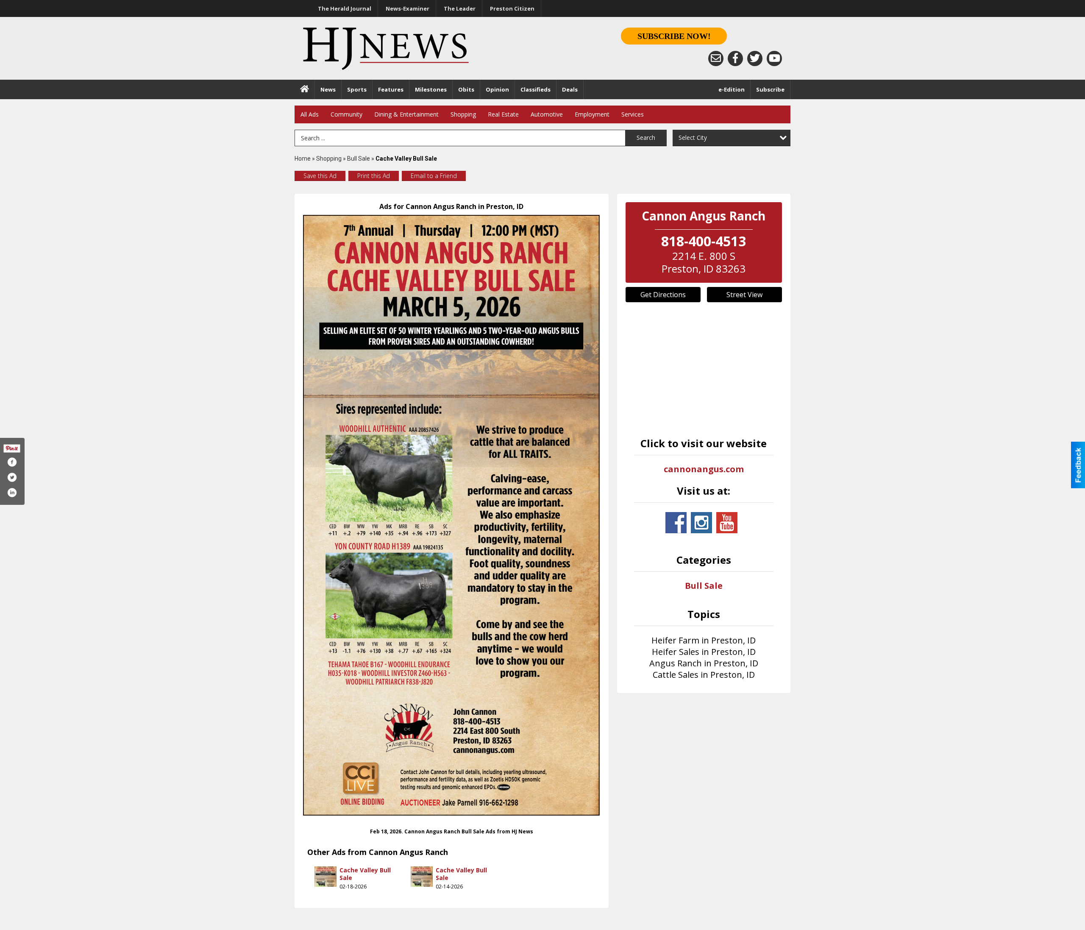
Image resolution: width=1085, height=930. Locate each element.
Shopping (463, 114)
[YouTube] (774, 58)
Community (346, 114)
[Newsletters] (715, 58)
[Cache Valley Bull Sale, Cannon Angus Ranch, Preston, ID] (451, 515)
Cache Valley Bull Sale (365, 874)
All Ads (309, 114)
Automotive (547, 114)
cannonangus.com (704, 469)
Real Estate (503, 114)
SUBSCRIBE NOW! (674, 36)
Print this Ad (373, 176)
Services (632, 114)
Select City (693, 138)
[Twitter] (754, 58)
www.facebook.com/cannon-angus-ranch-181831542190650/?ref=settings (676, 522)
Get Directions (663, 294)
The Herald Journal (344, 8)
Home (303, 158)
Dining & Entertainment (406, 114)
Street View (744, 294)
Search (646, 138)
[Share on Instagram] (11, 492)
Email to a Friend (434, 176)
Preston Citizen (512, 8)
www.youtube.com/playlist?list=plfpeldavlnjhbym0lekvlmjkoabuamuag (726, 522)
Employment (592, 114)
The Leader (460, 8)
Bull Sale (358, 158)
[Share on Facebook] (11, 462)
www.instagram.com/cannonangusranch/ (701, 522)
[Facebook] (735, 58)
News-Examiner (407, 8)
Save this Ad (320, 176)
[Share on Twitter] (11, 477)
